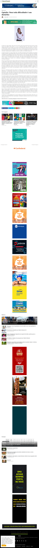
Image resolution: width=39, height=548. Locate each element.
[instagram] (19, 541)
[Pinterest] (17, 108)
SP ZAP (32, 546)
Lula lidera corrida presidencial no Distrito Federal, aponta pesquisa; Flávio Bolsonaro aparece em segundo (18, 443)
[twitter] (15, 541)
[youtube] (17, 541)
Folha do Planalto (22, 544)
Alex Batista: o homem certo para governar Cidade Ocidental (18, 338)
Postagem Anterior (4, 144)
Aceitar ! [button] (4, 545)
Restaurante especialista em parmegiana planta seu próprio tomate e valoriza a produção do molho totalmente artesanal (22, 342)
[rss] (26, 541)
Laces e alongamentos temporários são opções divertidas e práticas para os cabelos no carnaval (21, 334)
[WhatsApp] (15, 108)
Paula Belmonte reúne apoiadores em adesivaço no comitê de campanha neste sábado (7, 123)
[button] (1, 1)
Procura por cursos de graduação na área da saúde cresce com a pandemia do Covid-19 (21, 326)
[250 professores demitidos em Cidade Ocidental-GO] (4, 331)
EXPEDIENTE (18, 546)
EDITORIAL (23, 546)
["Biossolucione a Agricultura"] (4, 449)
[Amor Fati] (4, 461)
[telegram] (21, 541)
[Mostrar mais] (20, 108)
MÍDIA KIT (28, 546)
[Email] (19, 108)
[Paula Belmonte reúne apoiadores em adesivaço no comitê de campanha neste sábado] (7, 117)
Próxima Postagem (35, 144)
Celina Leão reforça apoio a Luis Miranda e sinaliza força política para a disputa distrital (19, 123)
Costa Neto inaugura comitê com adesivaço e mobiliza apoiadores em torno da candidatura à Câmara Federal (31, 123)
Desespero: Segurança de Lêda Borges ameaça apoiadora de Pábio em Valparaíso (18, 321)
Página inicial (4, 10)
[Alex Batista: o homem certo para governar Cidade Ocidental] (4, 339)
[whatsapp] (23, 541)
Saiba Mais (3, 544)
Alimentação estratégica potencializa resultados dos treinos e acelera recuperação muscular (20, 452)
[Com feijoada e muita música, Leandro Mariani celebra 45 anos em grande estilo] (4, 457)
